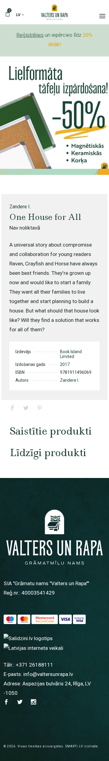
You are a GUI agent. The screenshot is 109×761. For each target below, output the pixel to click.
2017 (65, 364)
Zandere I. (20, 207)
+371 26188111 (34, 665)
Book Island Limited (71, 354)
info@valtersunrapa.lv (48, 674)
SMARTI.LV (74, 746)
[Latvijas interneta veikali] (33, 648)
